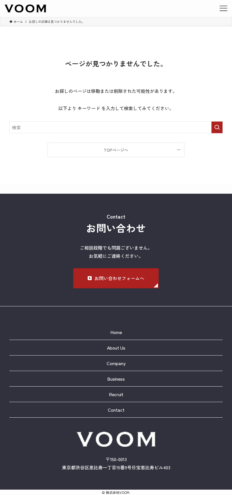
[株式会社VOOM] (25, 8)
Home (116, 332)
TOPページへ (116, 150)
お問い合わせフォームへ (119, 278)
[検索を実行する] (217, 127)
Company (116, 363)
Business (116, 378)
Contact (116, 409)
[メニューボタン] (223, 8)
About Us (116, 347)
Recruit (116, 394)
